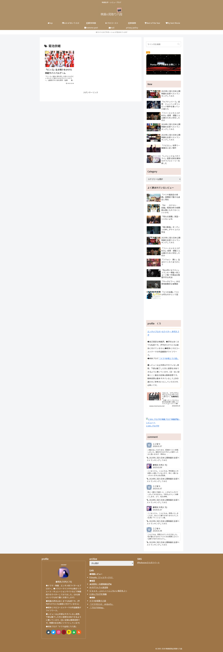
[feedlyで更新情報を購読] (74, 632)
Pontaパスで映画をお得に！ (163, 64)
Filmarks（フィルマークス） (101, 577)
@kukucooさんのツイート (148, 562)
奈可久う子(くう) (64, 581)
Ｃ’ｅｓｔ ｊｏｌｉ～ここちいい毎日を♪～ (108, 590)
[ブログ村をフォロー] (64, 632)
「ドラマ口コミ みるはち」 (101, 604)
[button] (179, 44)
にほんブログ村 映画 (98, 594)
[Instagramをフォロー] (58, 632)
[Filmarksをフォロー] (69, 632)
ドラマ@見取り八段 (97, 600)
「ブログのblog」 (97, 607)
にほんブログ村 (152, 425)
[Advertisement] (163, 310)
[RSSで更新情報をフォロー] (79, 632)
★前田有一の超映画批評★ (100, 584)
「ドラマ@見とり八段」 (169, 358)
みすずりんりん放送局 (98, 587)
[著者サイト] (48, 632)
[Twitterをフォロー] (53, 632)
